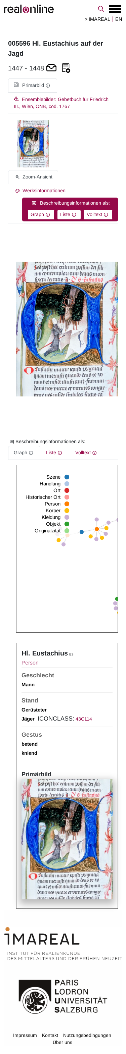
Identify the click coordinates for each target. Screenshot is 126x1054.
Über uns (62, 1042)
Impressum (25, 1035)
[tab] (32, 85)
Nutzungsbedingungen (87, 1035)
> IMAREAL (97, 19)
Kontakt (50, 1035)
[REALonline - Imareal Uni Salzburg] (63, 9)
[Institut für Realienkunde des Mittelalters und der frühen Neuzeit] (63, 943)
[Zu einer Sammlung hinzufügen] (66, 68)
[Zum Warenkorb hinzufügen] (51, 68)
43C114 (83, 719)
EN (118, 19)
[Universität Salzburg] (63, 996)
